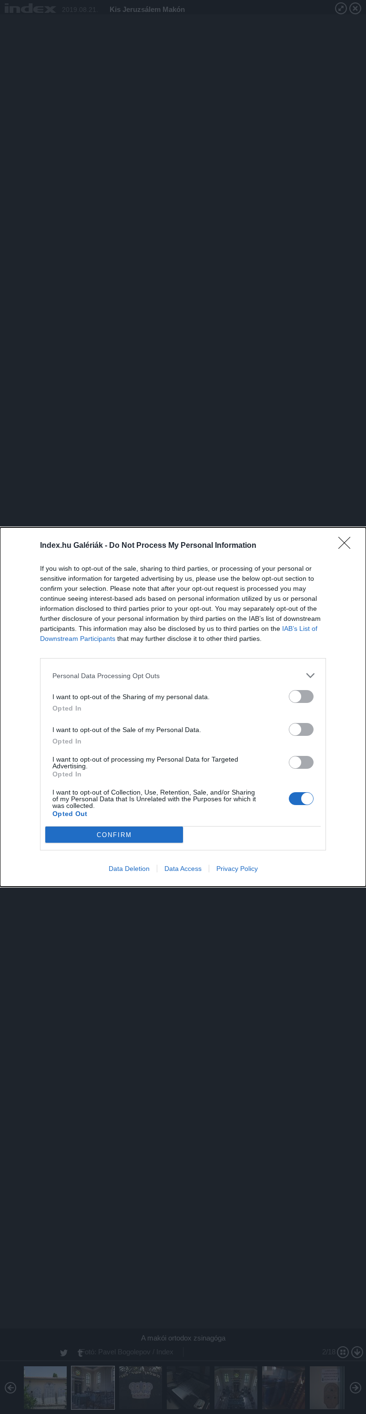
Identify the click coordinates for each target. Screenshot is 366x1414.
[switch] (301, 696)
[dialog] (183, 707)
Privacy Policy (237, 868)
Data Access (183, 868)
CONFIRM (114, 834)
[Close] (347, 546)
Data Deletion (129, 868)
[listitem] (183, 675)
